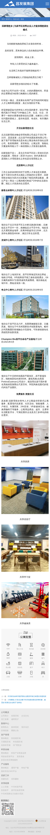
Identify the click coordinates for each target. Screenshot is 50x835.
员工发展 (5, 719)
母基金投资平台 (7, 756)
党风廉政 (15, 779)
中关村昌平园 (16, 787)
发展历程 (15, 716)
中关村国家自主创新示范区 (12, 794)
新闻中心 (9, 19)
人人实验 (5, 787)
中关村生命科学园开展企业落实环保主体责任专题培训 (27, 696)
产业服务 (5, 764)
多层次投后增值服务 (9, 760)
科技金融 (5, 749)
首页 (3, 19)
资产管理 (5, 735)
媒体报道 (15, 727)
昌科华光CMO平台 (9, 771)
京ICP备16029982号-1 (26, 821)
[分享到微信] (15, 690)
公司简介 (5, 716)
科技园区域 (17, 742)
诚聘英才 (15, 719)
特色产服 (25, 768)
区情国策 (5, 730)
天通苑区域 (5, 742)
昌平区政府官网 (17, 790)
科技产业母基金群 (18, 753)
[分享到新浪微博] (12, 690)
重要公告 (15, 730)
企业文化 (25, 716)
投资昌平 (5, 790)
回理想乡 (17, 745)
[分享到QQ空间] (18, 690)
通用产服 (15, 768)
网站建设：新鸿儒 (34, 832)
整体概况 (5, 738)
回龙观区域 (16, 738)
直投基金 (20, 756)
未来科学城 (5, 745)
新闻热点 (5, 727)
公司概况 (5, 712)
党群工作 (5, 775)
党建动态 (5, 779)
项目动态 (16, 19)
